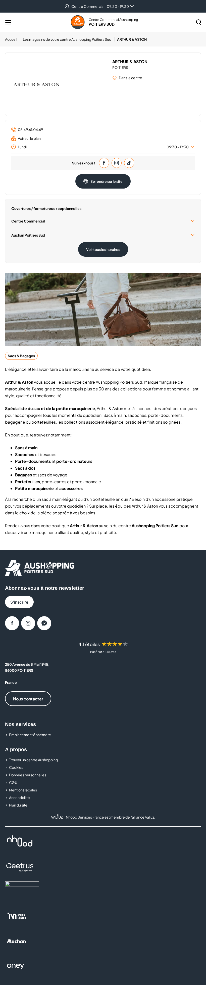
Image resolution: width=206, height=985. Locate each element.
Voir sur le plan (29, 138)
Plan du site (18, 805)
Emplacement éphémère (30, 734)
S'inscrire (19, 602)
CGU (13, 782)
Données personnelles (27, 775)
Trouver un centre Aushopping (33, 759)
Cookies (16, 767)
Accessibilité (19, 797)
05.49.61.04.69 (30, 129)
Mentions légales (23, 790)
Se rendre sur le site (106, 181)
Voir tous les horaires (103, 249)
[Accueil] (78, 22)
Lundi (103, 147)
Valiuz (149, 817)
